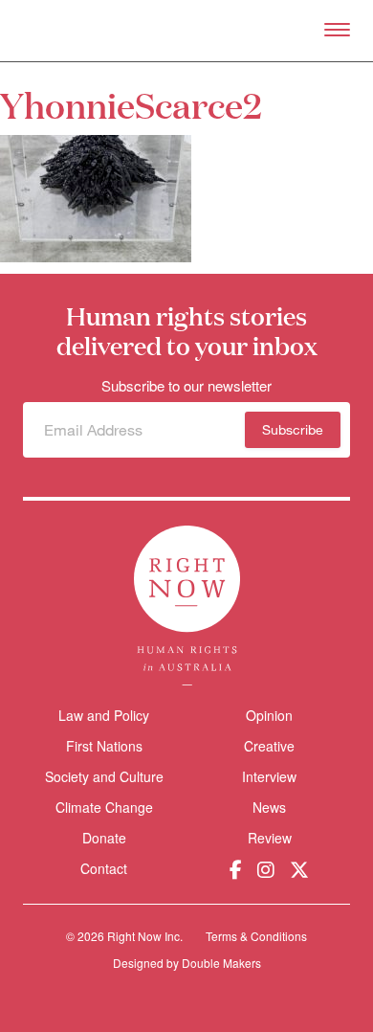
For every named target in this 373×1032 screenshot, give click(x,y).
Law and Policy (103, 715)
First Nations (104, 745)
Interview (269, 776)
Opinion (269, 715)
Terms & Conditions (256, 936)
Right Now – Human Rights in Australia (187, 30)
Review (270, 837)
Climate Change (104, 807)
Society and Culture (104, 776)
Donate (104, 838)
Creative (269, 745)
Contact (103, 869)
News (269, 807)
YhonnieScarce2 (131, 103)
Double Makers (221, 962)
